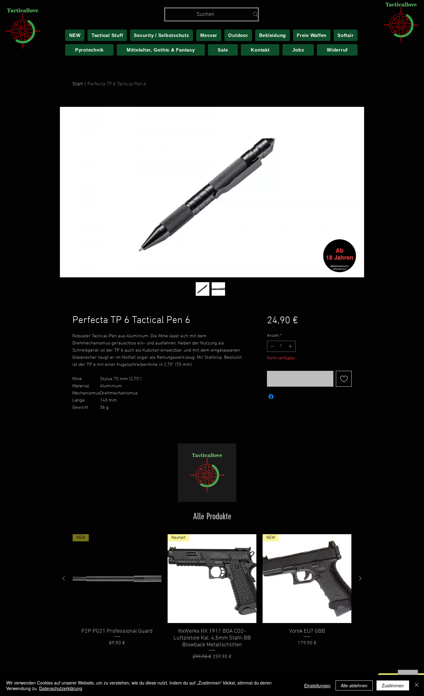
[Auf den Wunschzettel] (344, 379)
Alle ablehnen (354, 685)
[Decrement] (271, 346)
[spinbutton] (281, 346)
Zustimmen (393, 685)
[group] (212, 597)
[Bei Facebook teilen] (271, 396)
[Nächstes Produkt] (360, 578)
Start (77, 84)
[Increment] (291, 346)
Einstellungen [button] (317, 685)
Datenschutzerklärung (60, 688)
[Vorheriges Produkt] (63, 578)
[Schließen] (416, 685)
